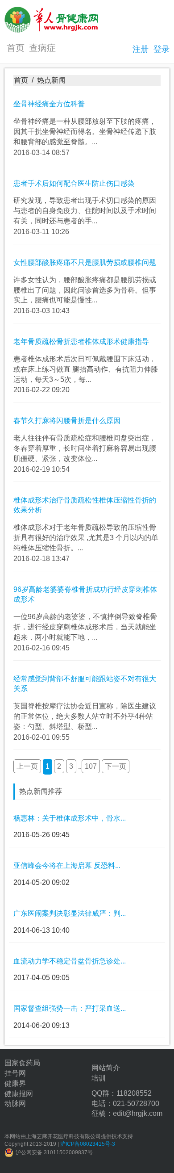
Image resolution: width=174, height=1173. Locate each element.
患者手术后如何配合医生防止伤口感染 (74, 183)
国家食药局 (22, 1063)
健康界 (15, 1083)
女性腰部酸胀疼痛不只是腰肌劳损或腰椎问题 (84, 262)
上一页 (27, 766)
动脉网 (15, 1103)
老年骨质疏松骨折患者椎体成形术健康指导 (81, 341)
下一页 (115, 766)
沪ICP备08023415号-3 (87, 1144)
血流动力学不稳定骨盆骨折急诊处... (69, 961)
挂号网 (15, 1073)
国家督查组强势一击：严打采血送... (69, 1008)
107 (91, 766)
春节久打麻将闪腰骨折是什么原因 (66, 420)
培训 (98, 1078)
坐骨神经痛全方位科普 (49, 104)
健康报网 (18, 1094)
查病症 (42, 48)
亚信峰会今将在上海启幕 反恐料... (66, 865)
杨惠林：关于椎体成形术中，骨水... (69, 818)
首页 (16, 48)
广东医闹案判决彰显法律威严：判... (69, 913)
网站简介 (105, 1068)
